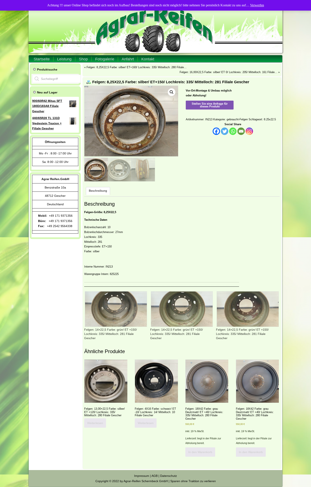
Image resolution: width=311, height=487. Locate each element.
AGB (154, 475)
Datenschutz (168, 475)
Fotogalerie (104, 59)
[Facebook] (216, 131)
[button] (171, 92)
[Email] (241, 131)
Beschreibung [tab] (98, 190)
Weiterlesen (95, 423)
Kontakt (147, 59)
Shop (83, 59)
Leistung (64, 59)
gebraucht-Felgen (237, 119)
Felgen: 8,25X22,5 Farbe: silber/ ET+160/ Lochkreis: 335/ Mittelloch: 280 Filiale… (137, 67)
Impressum (141, 475)
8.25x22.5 (270, 119)
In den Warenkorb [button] (200, 452)
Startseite (42, 59)
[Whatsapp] (233, 131)
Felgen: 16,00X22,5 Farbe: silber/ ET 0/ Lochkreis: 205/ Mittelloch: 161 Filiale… (228, 72)
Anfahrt (128, 59)
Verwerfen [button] (257, 5)
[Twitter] (224, 131)
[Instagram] (249, 131)
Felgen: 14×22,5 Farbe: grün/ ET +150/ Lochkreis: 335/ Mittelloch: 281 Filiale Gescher (110, 334)
